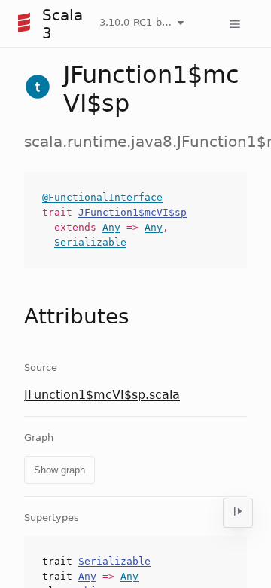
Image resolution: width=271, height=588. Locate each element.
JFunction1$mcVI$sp (132, 212)
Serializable (90, 242)
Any (111, 227)
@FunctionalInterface (102, 197)
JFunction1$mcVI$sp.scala (102, 394)
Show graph (59, 470)
